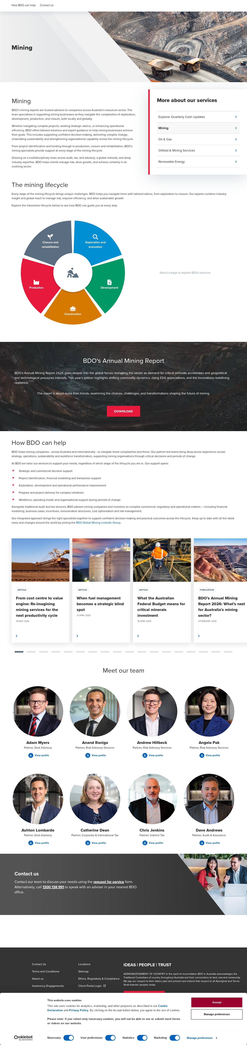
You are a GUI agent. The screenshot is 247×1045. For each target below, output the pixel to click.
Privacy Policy (78, 1010)
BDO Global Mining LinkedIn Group (98, 522)
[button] (199, 116)
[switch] (110, 1038)
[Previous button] (6, 602)
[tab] (19, 652)
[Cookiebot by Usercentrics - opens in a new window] (23, 1038)
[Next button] (240, 602)
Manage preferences (200, 1037)
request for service (108, 881)
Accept (216, 1002)
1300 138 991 (53, 886)
